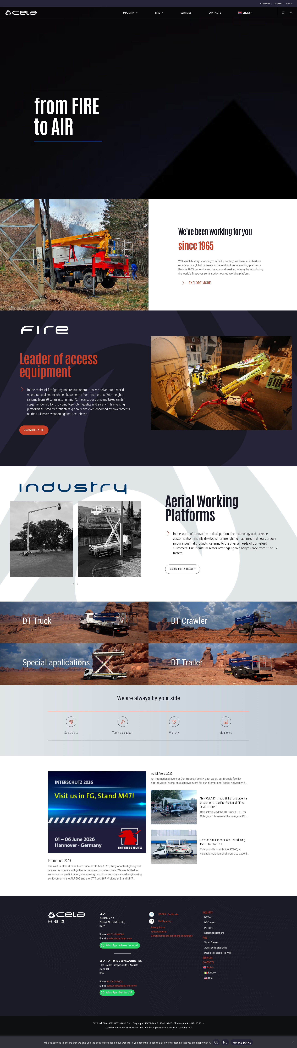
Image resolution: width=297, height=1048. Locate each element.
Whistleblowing (158, 931)
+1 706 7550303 (114, 981)
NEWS (289, 3)
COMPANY (265, 3)
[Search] (281, 13)
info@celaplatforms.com (119, 938)
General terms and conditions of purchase (172, 935)
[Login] (289, 13)
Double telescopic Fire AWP (218, 952)
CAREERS (278, 3)
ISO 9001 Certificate (168, 914)
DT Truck (37, 621)
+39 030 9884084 (115, 934)
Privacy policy (241, 1042)
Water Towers (211, 942)
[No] (292, 1042)
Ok (216, 1042)
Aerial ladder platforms (215, 947)
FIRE (157, 12)
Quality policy (164, 921)
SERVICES (185, 12)
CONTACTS (215, 12)
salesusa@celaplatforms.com (122, 985)
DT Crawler (189, 621)
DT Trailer (187, 662)
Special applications (56, 662)
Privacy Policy (158, 927)
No (225, 1042)
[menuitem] (226, 967)
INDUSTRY (129, 12)
